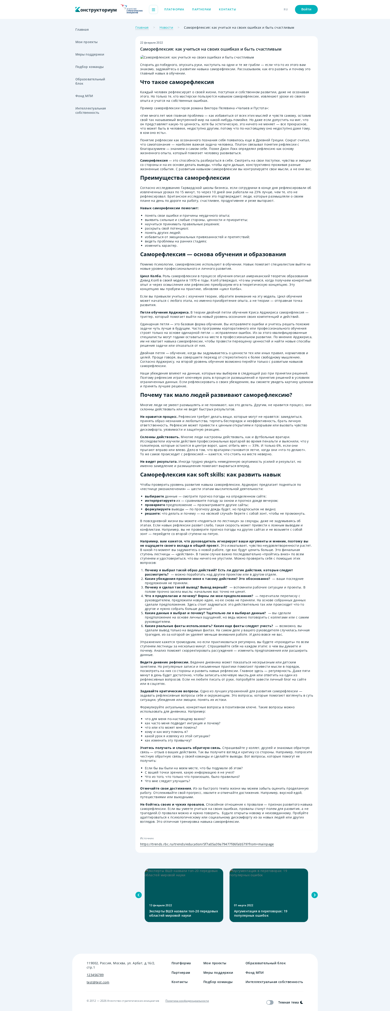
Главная (82, 29)
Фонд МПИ (84, 96)
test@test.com (98, 982)
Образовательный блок (90, 81)
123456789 (95, 975)
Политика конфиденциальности (187, 1001)
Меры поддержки (89, 54)
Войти (306, 9)
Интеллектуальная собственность (90, 110)
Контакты (227, 9)
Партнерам (201, 9)
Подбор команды (89, 67)
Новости (166, 27)
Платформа (174, 9)
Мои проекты (86, 42)
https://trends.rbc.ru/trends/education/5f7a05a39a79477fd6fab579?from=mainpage (207, 844)
